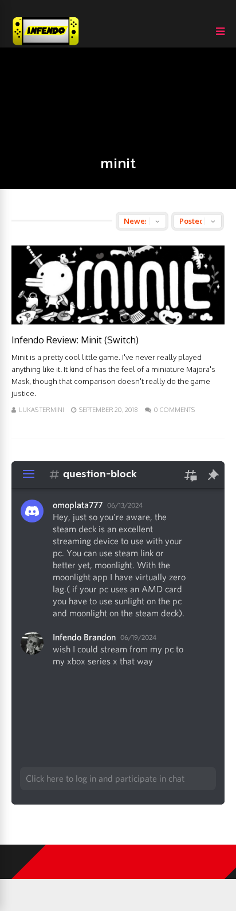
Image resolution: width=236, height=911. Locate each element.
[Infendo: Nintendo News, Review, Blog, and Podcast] (45, 45)
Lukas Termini (41, 410)
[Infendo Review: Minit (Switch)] (118, 321)
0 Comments (174, 410)
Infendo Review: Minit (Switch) (75, 340)
